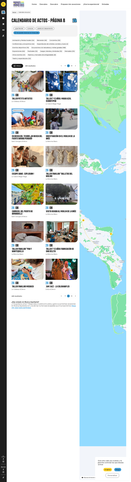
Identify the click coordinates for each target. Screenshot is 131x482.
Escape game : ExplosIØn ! (23, 173)
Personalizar (112, 475)
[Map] (103, 245)
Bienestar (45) (42, 40)
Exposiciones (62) (18, 51)
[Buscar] (3, 4)
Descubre (54, 4)
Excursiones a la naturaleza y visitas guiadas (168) (49, 47)
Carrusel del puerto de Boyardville (22, 212)
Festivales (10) (32, 51)
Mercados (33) (70, 51)
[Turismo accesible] (3, 35)
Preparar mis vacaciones (70, 4)
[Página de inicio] (18, 4)
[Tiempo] (3, 24)
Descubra (43, 4)
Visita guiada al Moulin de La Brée (61, 211)
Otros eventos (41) (18, 55)
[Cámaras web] (3, 18)
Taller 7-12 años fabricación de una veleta (60, 250)
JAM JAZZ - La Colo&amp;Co (57, 286)
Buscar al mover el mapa (91, 477)
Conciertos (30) (55, 40)
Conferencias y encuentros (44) (23, 44)
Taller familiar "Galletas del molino (59, 175)
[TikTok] (3, 477)
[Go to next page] (75, 65)
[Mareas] (3, 29)
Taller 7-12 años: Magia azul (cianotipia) (58, 99)
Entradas (105, 4)
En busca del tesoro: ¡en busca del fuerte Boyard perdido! (27, 137)
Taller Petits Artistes (22, 98)
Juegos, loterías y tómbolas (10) (51, 51)
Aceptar (108, 470)
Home (34, 4)
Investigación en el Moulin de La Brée (60, 137)
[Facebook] (3, 459)
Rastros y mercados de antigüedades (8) (42, 55)
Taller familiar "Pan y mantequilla (22, 250)
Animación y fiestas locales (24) (23, 40)
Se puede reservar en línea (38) (27, 32)
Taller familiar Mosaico (23, 286)
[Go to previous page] (61, 65)
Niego (117, 470)
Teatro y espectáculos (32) (21, 58)
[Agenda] (3, 12)
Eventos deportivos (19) (20, 47)
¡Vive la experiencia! (91, 4)
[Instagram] (3, 461)
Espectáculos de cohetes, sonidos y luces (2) (52, 44)
